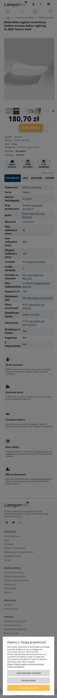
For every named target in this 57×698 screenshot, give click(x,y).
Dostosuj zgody (28, 680)
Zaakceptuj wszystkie (28, 688)
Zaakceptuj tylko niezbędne (28, 673)
